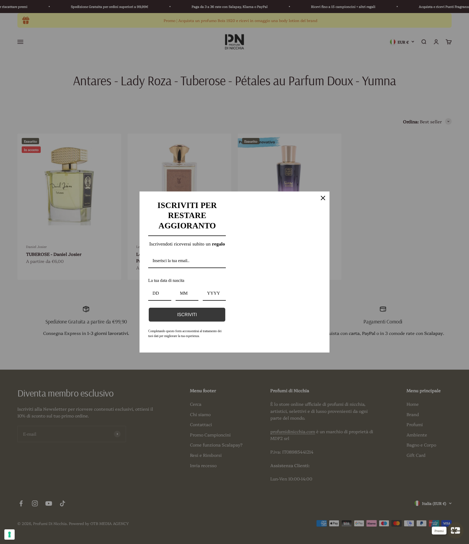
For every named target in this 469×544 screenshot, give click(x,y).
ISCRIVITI (187, 315)
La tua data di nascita (171, 281)
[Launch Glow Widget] (455, 530)
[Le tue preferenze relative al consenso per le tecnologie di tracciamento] (9, 534)
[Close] (322, 192)
